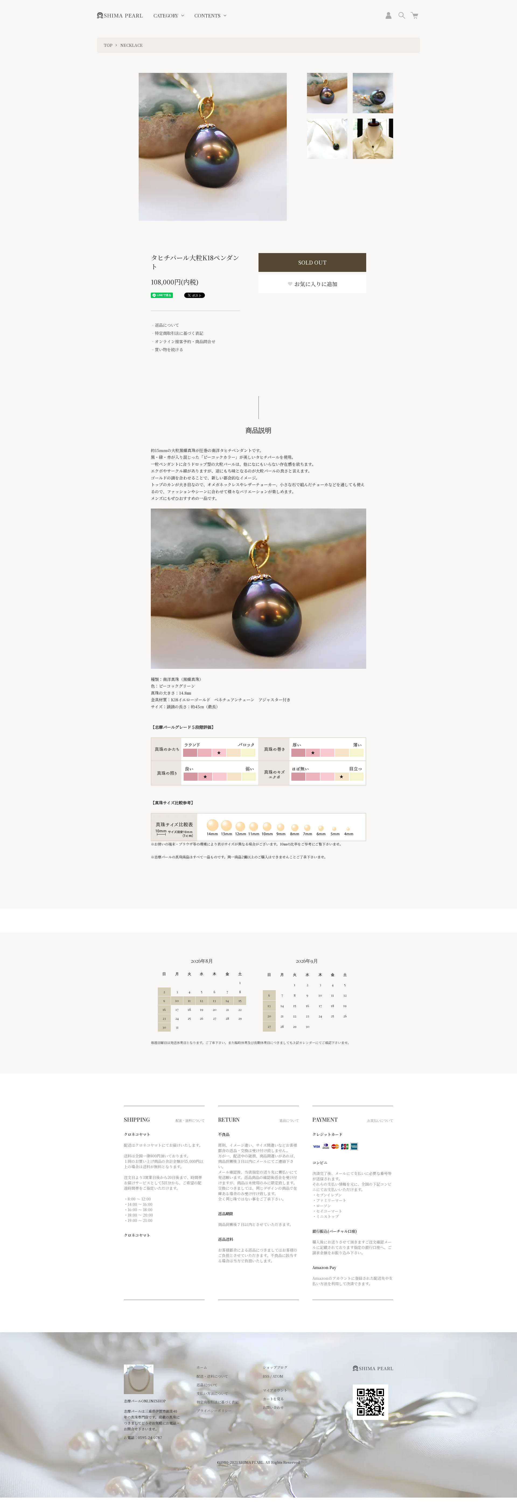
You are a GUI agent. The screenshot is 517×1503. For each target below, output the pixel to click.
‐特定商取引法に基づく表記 (177, 333)
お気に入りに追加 (315, 284)
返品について (207, 1384)
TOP (108, 45)
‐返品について (165, 325)
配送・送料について (212, 1376)
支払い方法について (212, 1393)
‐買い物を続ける (167, 349)
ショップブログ (275, 1367)
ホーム (202, 1367)
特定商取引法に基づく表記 (218, 1402)
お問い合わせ (273, 1407)
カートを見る (273, 1398)
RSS (266, 1376)
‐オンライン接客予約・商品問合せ (183, 341)
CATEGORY (165, 15)
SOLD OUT (312, 262)
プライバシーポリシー (214, 1410)
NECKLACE (131, 45)
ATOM (278, 1376)
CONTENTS (207, 15)
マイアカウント (275, 1390)
